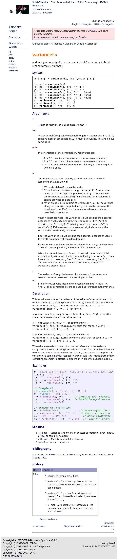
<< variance (39, 526)
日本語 (96, 24)
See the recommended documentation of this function (60, 37)
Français (86, 24)
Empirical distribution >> (107, 526)
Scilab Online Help (42, 9)
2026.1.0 (92, 30)
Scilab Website (40, 2)
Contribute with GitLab (63, 2)
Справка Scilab (15, 29)
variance (13, 67)
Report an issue (48, 519)
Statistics (14, 37)
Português (107, 24)
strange (12, 64)
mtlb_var (43, 439)
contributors (15, 555)
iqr (10, 51)
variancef (13, 70)
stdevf (12, 61)
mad (11, 54)
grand (45, 391)
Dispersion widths (15, 44)
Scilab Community (87, 2)
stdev (11, 57)
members (48, 396)
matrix (44, 394)
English (76, 24)
